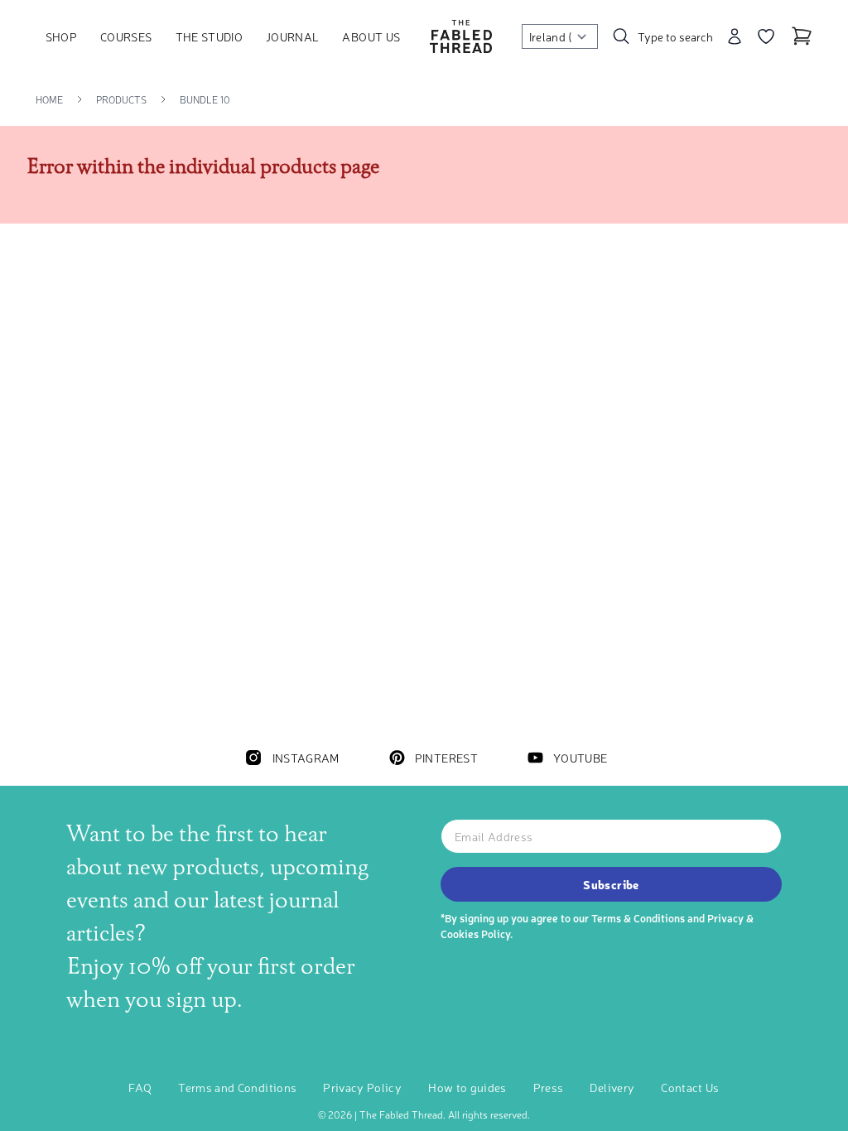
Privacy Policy (362, 1087)
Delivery (612, 1087)
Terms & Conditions (638, 918)
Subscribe (610, 884)
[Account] (734, 36)
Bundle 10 (205, 99)
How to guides (467, 1087)
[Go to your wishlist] (766, 36)
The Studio (209, 36)
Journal (292, 36)
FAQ (140, 1087)
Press (548, 1087)
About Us (371, 36)
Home (49, 99)
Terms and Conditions (237, 1087)
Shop (61, 36)
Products (121, 99)
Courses (126, 36)
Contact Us (690, 1087)
